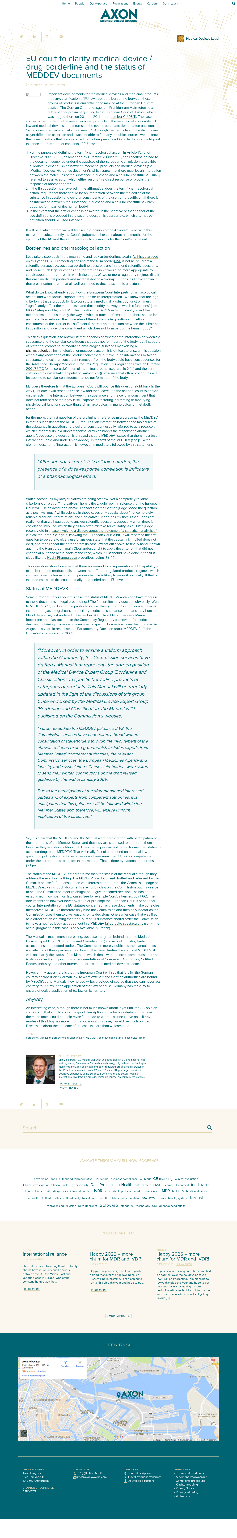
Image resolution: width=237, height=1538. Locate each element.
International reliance (45, 1254)
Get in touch (170, 3)
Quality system (177, 1198)
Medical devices (196, 1191)
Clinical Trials (59, 1185)
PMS (152, 1198)
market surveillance (146, 1191)
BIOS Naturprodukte (41, 310)
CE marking (163, 1179)
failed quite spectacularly (124, 923)
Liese (128, 1191)
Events (137, 3)
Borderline (102, 1179)
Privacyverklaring (187, 1492)
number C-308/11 (123, 117)
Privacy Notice (185, 1488)
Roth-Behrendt (87, 1206)
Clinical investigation (36, 1185)
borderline (32, 1038)
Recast (58, 575)
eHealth (125, 1185)
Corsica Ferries (120, 896)
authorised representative (76, 1179)
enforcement (143, 1185)
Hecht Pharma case (62, 557)
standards (127, 1206)
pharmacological (108, 1038)
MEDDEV (91, 1038)
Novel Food (89, 1198)
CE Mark (145, 1179)
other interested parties (76, 964)
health (205, 1185)
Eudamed (182, 1185)
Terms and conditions (190, 1473)
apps (53, 1179)
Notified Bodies (51, 1198)
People (79, 3)
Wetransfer (183, 1496)
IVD (89, 1191)
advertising (41, 1179)
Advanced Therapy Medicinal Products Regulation (70, 364)
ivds (107, 1191)
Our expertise (98, 3)
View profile (69, 1088)
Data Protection (104, 1185)
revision (71, 1206)
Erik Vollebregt (57, 84)
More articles (119, 1316)
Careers (152, 3)
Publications (120, 3)
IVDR (98, 1191)
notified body (71, 1198)
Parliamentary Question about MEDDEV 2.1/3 (111, 629)
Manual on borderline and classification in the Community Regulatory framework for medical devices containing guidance (88, 620)
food (195, 1185)
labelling (117, 1191)
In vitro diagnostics (56, 1191)
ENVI (156, 1185)
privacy (161, 1198)
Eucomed (168, 1185)
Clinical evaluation (186, 1179)
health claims (33, 1191)
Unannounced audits (172, 1206)
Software (109, 1205)
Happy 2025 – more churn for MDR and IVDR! (116, 1257)
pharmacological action (132, 1038)
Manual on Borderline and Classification (62, 1038)
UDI (154, 1206)
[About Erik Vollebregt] (40, 1083)
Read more (32, 1289)
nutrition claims (109, 1198)
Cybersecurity (79, 1185)
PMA (144, 1198)
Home (66, 3)
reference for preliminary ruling (71, 112)
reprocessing (55, 1206)
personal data (130, 1198)
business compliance (124, 1179)
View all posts (71, 1084)
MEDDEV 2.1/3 (41, 606)
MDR (166, 1191)
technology (143, 1206)
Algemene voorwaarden (191, 1477)
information (77, 1191)
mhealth (33, 1198)
